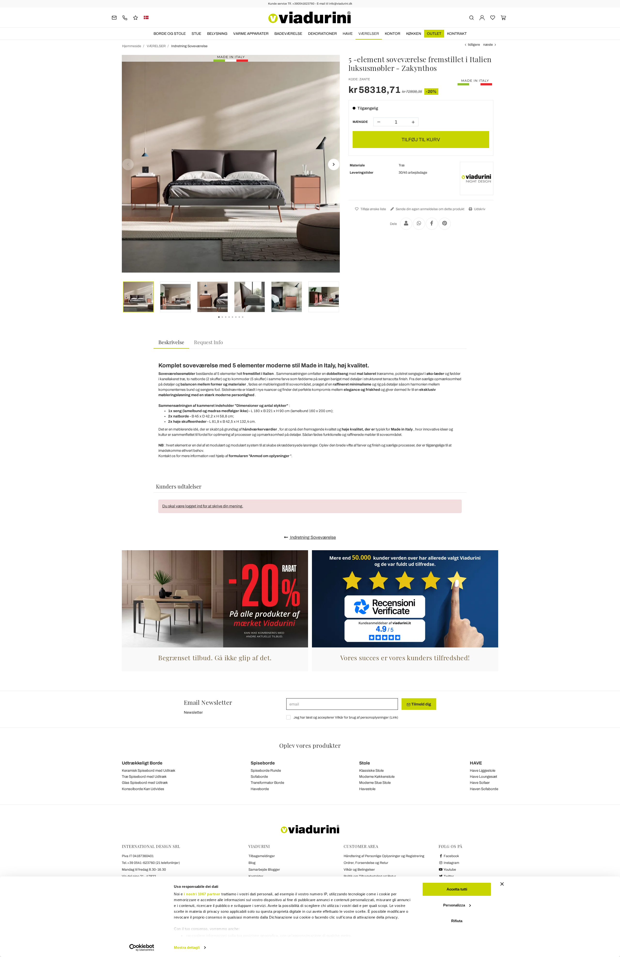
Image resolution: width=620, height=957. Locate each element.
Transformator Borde (267, 783)
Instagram (451, 863)
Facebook (451, 856)
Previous (128, 164)
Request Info (208, 342)
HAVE (348, 34)
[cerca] (471, 17)
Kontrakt (457, 34)
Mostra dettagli (187, 947)
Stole (364, 763)
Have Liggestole (482, 770)
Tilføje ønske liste (373, 209)
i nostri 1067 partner (202, 894)
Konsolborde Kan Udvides (143, 789)
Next (334, 164)
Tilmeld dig (421, 704)
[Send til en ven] (406, 224)
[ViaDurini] (309, 17)
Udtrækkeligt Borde (142, 763)
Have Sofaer (480, 783)
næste (488, 44)
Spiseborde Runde (266, 770)
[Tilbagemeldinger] (135, 17)
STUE (196, 34)
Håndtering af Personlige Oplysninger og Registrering (384, 856)
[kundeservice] (124, 17)
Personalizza (454, 905)
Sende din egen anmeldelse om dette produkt (429, 209)
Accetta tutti (457, 889)
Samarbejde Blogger (264, 869)
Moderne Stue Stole (375, 783)
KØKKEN (413, 34)
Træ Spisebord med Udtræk (144, 777)
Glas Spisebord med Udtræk (145, 783)
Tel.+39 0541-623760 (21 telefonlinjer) (151, 863)
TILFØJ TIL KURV (421, 139)
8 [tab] (247, 320)
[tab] (171, 342)
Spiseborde (263, 763)
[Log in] (482, 17)
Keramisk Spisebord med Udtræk (148, 770)
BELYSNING (217, 34)
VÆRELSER (368, 34)
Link (394, 717)
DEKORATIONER (322, 34)
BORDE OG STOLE (170, 34)
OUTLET (434, 34)
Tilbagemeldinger (261, 856)
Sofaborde (259, 777)
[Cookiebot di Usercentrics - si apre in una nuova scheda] (142, 947)
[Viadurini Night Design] (476, 178)
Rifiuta (456, 921)
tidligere (474, 44)
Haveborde (260, 789)
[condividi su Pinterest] (445, 224)
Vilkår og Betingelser (359, 869)
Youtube (449, 869)
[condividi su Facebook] (432, 224)
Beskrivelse (171, 342)
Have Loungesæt (483, 777)
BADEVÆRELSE (288, 34)
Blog (252, 863)
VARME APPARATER (251, 34)
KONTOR (392, 34)
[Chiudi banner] (502, 884)
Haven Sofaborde (484, 789)
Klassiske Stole (371, 770)
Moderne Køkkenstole (377, 777)
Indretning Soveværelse (312, 537)
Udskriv (479, 209)
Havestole (367, 789)
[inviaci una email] (114, 17)
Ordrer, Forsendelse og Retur (366, 863)
